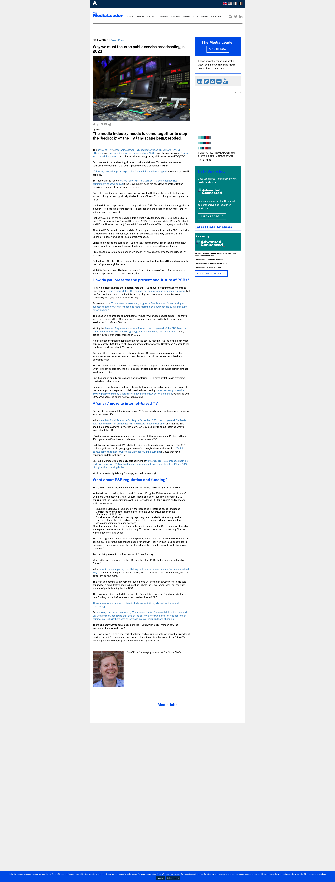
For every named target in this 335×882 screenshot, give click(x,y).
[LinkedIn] (240, 16)
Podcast (151, 16)
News (130, 16)
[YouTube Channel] (226, 81)
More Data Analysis (209, 273)
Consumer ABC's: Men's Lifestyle (208, 267)
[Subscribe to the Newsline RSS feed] (213, 81)
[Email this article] (105, 124)
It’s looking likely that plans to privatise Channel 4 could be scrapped (130, 171)
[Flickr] (219, 81)
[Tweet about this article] (94, 124)
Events (204, 16)
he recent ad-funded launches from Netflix (133, 153)
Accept (161, 878)
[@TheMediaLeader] (236, 16)
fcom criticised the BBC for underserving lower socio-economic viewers (146, 291)
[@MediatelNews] (206, 81)
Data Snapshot (211, 171)
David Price (117, 40)
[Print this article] (109, 124)
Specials (175, 16)
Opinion (140, 16)
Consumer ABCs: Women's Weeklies (209, 259)
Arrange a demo (212, 216)
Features (163, 16)
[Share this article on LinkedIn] (98, 124)
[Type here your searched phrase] (230, 16)
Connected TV (190, 16)
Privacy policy (173, 878)
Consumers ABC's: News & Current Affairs (211, 263)
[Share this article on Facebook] (101, 124)
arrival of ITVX (105, 150)
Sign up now (217, 49)
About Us (216, 16)
